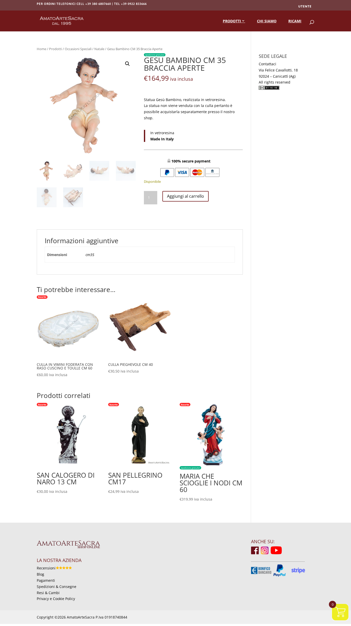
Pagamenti (46, 580)
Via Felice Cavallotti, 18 (278, 70)
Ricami (294, 21)
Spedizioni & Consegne (56, 586)
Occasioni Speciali (78, 49)
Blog (40, 574)
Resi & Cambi (48, 592)
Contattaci (267, 63)
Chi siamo (266, 21)
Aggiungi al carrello (185, 196)
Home (41, 49)
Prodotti (232, 21)
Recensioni (46, 568)
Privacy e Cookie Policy (56, 598)
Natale (99, 49)
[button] (127, 63)
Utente (305, 6)
